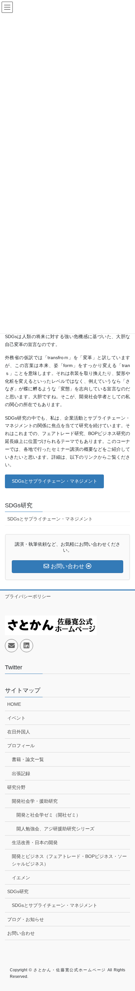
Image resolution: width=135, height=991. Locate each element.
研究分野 (16, 787)
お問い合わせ (21, 933)
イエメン (21, 877)
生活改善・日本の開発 (35, 842)
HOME (14, 704)
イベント (16, 718)
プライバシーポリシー (28, 596)
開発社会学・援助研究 (35, 801)
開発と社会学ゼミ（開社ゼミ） (48, 815)
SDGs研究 (18, 505)
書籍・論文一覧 (28, 759)
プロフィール (21, 745)
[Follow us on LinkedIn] (26, 645)
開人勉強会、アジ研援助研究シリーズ (55, 828)
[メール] (11, 645)
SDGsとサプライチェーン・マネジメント (54, 481)
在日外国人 (18, 731)
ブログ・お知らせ (25, 919)
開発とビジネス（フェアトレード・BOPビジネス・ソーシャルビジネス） (69, 860)
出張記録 (21, 773)
